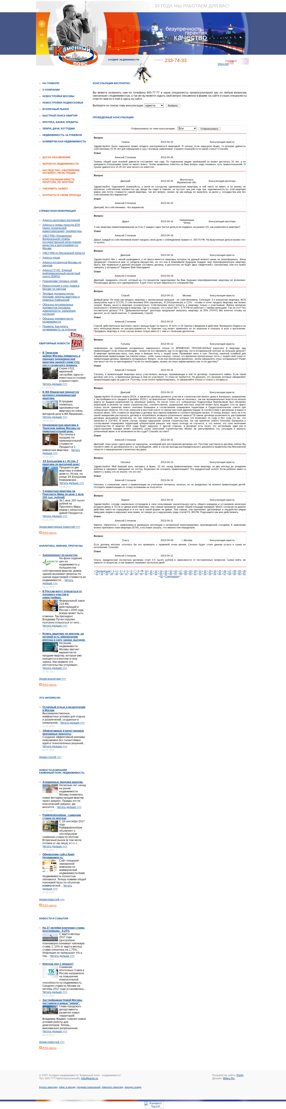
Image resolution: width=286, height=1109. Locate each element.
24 (215, 571)
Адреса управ (51, 257)
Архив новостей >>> (52, 899)
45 (165, 573)
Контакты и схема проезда (61, 195)
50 (190, 573)
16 (175, 571)
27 (229, 571)
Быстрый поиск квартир (60, 115)
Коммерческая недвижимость (64, 141)
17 (180, 571)
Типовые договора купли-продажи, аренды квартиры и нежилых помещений (61, 296)
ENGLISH (223, 64)
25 (220, 571)
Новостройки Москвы (58, 96)
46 (170, 573)
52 (200, 573)
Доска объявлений (56, 157)
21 (200, 571)
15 (170, 571)
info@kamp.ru (89, 1078)
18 (185, 571)
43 (156, 573)
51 (195, 573)
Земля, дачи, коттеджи (58, 128)
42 (151, 573)
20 (195, 571)
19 (190, 571)
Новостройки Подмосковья (62, 102)
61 (244, 573)
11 (151, 571)
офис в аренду (67, 1087)
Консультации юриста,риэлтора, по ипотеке (58, 180)
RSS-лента (49, 532)
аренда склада (133, 1087)
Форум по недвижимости (60, 163)
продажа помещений (88, 1087)
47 (175, 573)
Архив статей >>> (50, 757)
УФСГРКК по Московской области (63, 253)
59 (234, 573)
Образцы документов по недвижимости (57, 320)
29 (239, 571)
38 (131, 573)
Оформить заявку (55, 188)
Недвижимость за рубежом (62, 135)
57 (224, 573)
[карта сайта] (41, 46)
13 (161, 571)
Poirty (240, 1075)
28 (234, 571)
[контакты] (41, 36)
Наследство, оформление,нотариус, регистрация (61, 171)
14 (165, 571)
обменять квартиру (112, 1087)
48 (180, 573)
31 (97, 573)
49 (185, 573)
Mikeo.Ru (229, 1078)
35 (116, 573)
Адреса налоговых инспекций (61, 220)
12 (156, 571)
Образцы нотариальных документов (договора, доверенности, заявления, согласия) (59, 309)
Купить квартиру (48, 1087)
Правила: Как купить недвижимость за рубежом (59, 328)
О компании (51, 89)
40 (141, 573)
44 (161, 573)
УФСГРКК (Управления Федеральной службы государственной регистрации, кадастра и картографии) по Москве (62, 242)
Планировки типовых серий (60, 281)
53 (205, 573)
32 (102, 573)
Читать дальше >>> (54, 384)
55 (215, 573)
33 (106, 573)
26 (224, 571)
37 (126, 573)
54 (210, 573)
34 (111, 573)
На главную (50, 83)
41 (146, 573)
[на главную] (41, 26)
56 (220, 573)
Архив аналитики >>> (52, 678)
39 (136, 573)
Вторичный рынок (55, 109)
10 (146, 571)
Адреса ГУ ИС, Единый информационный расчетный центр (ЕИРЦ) (61, 273)
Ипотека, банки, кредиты (60, 122)
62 (161, 576)
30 (244, 571)
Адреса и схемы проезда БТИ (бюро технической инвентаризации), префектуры (62, 228)
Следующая (172, 576)
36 (121, 573)
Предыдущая (103, 571)
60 (239, 573)
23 (210, 571)
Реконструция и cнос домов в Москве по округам (60, 287)
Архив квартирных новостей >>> (59, 526)
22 (205, 571)
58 (229, 573)
